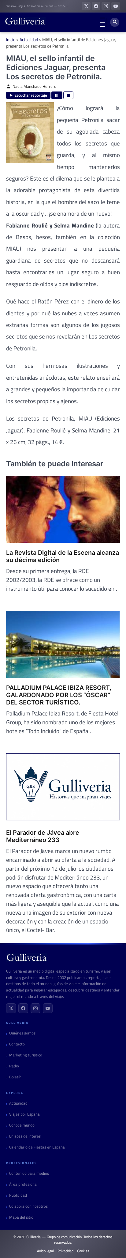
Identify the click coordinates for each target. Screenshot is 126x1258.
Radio (14, 1066)
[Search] (114, 22)
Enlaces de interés (25, 1136)
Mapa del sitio (21, 1217)
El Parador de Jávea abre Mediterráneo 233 (42, 836)
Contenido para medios (29, 1173)
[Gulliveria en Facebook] (96, 6)
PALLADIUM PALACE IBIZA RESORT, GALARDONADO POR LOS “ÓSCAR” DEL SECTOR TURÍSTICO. (58, 695)
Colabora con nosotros (28, 1206)
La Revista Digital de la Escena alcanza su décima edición (62, 556)
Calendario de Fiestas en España (37, 1147)
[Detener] (68, 95)
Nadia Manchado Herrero (34, 86)
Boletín (15, 1077)
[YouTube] (48, 1008)
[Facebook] (23, 1008)
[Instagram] (35, 1008)
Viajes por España (24, 1114)
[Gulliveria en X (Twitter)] (86, 6)
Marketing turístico (25, 1055)
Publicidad (18, 1195)
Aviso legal (45, 1251)
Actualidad (29, 39)
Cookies (83, 1251)
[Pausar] (56, 95)
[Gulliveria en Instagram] (106, 6)
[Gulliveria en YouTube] (115, 6)
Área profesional (23, 1184)
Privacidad (65, 1251)
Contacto (17, 1044)
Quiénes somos (22, 1033)
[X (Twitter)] (11, 1008)
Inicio (10, 39)
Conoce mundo (22, 1125)
